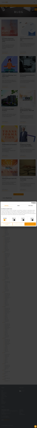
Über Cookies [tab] (31, 205)
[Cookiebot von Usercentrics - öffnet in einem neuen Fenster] (32, 203)
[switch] (14, 220)
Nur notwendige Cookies (6, 224)
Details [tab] (18, 205)
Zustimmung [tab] (6, 205)
